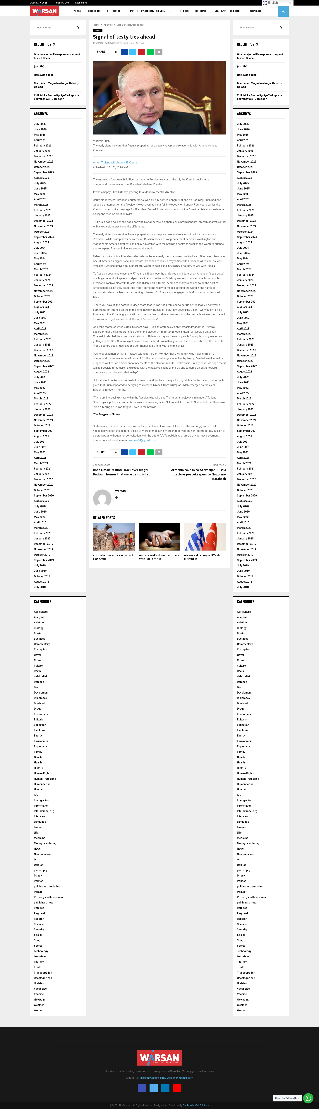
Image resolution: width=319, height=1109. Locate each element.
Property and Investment (148, 11)
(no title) (39, 66)
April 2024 (40, 264)
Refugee (39, 907)
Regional (201, 11)
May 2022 (39, 387)
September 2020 (44, 495)
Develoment (41, 692)
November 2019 (43, 549)
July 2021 (40, 441)
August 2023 (41, 307)
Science (39, 924)
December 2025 (43, 156)
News (77, 11)
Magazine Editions (228, 11)
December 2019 (43, 543)
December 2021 (43, 414)
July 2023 (40, 312)
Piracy (38, 875)
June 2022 (40, 382)
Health (38, 762)
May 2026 (39, 134)
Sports (38, 945)
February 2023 (42, 339)
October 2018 (42, 576)
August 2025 (41, 177)
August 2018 (41, 581)
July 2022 (40, 377)
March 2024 (41, 269)
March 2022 (41, 398)
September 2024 (44, 237)
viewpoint (39, 999)
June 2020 (40, 511)
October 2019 (42, 554)
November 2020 (43, 484)
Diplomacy (40, 697)
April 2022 (40, 393)
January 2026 (42, 150)
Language (40, 821)
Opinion (38, 864)
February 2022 (42, 404)
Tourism (39, 961)
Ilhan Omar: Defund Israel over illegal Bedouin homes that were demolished (121, 472)
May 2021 (39, 452)
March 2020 (41, 527)
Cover (37, 654)
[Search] (78, 27)
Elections (39, 730)
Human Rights (42, 773)
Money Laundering (45, 843)
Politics (183, 11)
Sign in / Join (62, 2)
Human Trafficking (45, 778)
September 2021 (44, 430)
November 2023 (43, 290)
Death (37, 671)
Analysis (98, 31)
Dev (36, 687)
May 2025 (39, 193)
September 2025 (44, 172)
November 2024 (43, 226)
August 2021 (41, 436)
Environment (41, 741)
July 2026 (40, 124)
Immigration (41, 800)
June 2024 (40, 253)
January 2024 (42, 280)
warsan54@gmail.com (142, 440)
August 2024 (41, 242)
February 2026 (42, 145)
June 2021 (40, 447)
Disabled (39, 703)
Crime (37, 660)
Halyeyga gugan (44, 74)
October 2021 (42, 425)
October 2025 (42, 166)
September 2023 (44, 301)
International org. (44, 811)
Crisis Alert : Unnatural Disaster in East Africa (113, 557)
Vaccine (39, 994)
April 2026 (40, 140)
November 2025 (43, 161)
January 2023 (42, 344)
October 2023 (42, 296)
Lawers (38, 827)
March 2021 (41, 463)
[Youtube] (177, 1088)
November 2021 (43, 420)
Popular (39, 891)
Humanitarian (42, 784)
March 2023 (41, 333)
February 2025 (42, 210)
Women (38, 1010)
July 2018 (40, 587)
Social (38, 934)
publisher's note (43, 902)
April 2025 (40, 199)
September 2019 (44, 560)
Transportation (43, 972)
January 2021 (42, 473)
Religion (39, 918)
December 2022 (43, 350)
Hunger (38, 789)
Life (36, 832)
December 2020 (43, 479)
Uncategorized (43, 978)
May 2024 (39, 258)
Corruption (40, 649)
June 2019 (40, 570)
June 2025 (40, 188)
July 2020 (40, 506)
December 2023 (43, 285)
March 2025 (41, 204)
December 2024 (43, 220)
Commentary (42, 644)
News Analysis (43, 854)
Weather (39, 1004)
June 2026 (40, 129)
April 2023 (40, 328)
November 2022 (43, 355)
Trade (37, 967)
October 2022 (42, 360)
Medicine (39, 838)
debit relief (40, 676)
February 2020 (42, 533)
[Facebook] (142, 1088)
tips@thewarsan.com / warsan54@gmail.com (166, 1077)
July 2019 (40, 565)
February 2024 (42, 274)
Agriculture (41, 611)
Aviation (39, 622)
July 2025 (40, 183)
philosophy (40, 870)
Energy (38, 735)
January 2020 (42, 538)
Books (38, 633)
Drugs (37, 708)
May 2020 (39, 516)
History (38, 768)
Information (41, 805)
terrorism (40, 956)
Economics (81, 2)
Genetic (38, 757)
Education (40, 724)
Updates (39, 983)
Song (37, 940)
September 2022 (44, 366)
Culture (38, 665)
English (272, 2)
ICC (36, 794)
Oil (35, 859)
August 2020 (41, 500)
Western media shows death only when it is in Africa (159, 557)
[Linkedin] (165, 1088)
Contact (256, 11)
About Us (94, 11)
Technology (41, 951)
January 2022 (42, 409)
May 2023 (39, 323)
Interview (39, 816)
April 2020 (40, 522)
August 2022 (41, 371)
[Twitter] (154, 1088)
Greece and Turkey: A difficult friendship (202, 557)
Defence (39, 681)
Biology (38, 628)
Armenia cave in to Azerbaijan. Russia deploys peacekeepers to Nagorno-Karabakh (198, 474)
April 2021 (40, 457)
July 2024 (40, 247)
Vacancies (40, 988)
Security (39, 929)
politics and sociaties (47, 886)
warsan (100, 43)
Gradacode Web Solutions (196, 1105)
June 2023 (40, 317)
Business (39, 638)
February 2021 (42, 468)
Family (38, 751)
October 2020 (42, 490)
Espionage (40, 746)
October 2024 (42, 231)
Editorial (114, 11)
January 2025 (42, 215)
